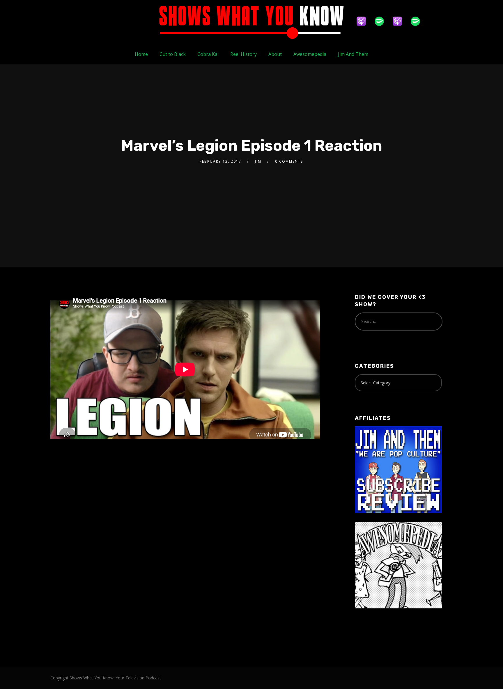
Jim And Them (353, 54)
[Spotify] (382, 21)
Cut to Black (173, 54)
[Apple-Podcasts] (364, 21)
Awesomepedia (309, 54)
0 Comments (289, 161)
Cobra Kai (208, 54)
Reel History (243, 54)
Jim (258, 161)
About (275, 54)
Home (141, 54)
